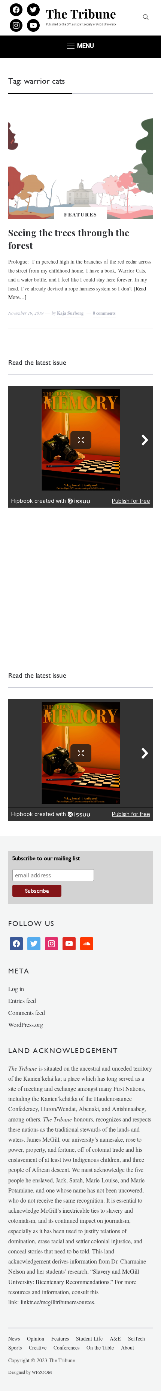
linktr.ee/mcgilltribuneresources (57, 1302)
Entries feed (22, 1000)
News (14, 1338)
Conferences (66, 1347)
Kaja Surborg (70, 313)
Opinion (35, 1338)
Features (80, 214)
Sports (15, 1347)
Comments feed (26, 1012)
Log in (16, 989)
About (127, 1347)
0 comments (104, 313)
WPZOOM (42, 1372)
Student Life (89, 1338)
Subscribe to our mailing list (46, 858)
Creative (37, 1347)
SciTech (136, 1338)
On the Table (100, 1347)
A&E (115, 1338)
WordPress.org (25, 1024)
